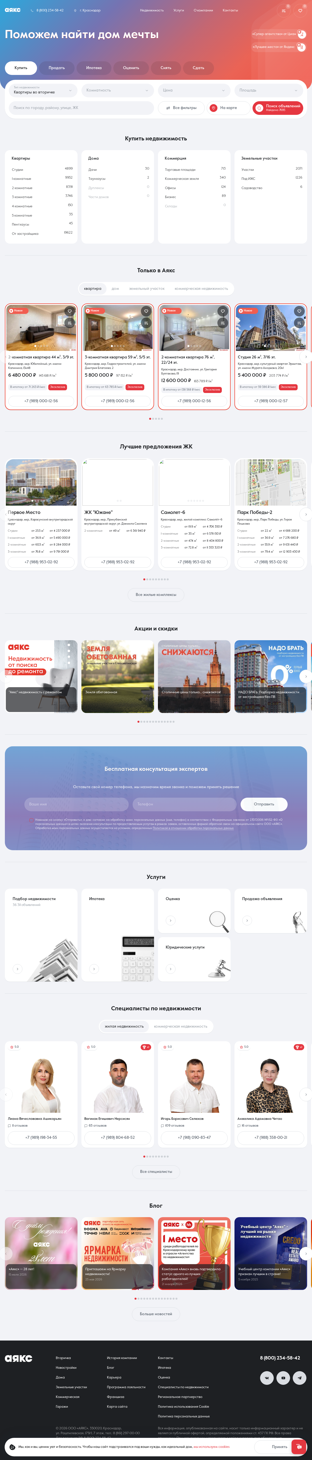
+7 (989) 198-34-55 (41, 1138)
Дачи (92, 170)
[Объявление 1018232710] (271, 328)
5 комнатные (22, 215)
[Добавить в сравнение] (69, 323)
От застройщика (25, 234)
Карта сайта (117, 1406)
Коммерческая (67, 1397)
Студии (17, 170)
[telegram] (299, 1378)
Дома (60, 1377)
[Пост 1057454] (270, 1253)
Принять (279, 1447)
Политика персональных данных (184, 1416)
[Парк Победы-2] (270, 482)
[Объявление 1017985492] (194, 328)
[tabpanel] (156, 361)
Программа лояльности (126, 1387)
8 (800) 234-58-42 (280, 1358)
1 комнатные (21, 179)
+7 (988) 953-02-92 (41, 562)
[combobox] (81, 108)
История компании (122, 1358)
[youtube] (283, 1378)
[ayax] (18, 1358)
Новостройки (66, 1367)
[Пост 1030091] (270, 676)
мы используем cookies (212, 1447)
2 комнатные (22, 188)
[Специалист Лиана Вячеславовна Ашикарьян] (41, 1094)
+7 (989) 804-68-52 (118, 1138)
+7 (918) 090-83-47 (194, 1138)
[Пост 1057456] (194, 1253)
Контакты (165, 1358)
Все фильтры (184, 108)
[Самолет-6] (194, 482)
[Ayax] (12, 11)
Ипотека (94, 68)
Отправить (264, 804)
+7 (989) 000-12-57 (271, 401)
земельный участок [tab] (147, 289)
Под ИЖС (248, 179)
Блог (110, 1367)
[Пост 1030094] (41, 676)
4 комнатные (22, 206)
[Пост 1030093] (117, 676)
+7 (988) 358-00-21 (270, 1138)
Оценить (131, 68)
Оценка (164, 1377)
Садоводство (252, 188)
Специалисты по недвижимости (183, 1387)
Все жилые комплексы (156, 595)
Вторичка (63, 1358)
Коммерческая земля (182, 179)
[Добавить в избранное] (69, 311)
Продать (57, 68)
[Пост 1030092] (194, 676)
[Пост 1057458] (41, 1253)
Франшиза (115, 1397)
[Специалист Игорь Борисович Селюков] (194, 1094)
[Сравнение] (284, 11)
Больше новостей (156, 1314)
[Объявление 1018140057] (41, 328)
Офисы (170, 188)
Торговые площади (180, 170)
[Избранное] (300, 11)
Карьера (114, 1377)
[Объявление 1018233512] (118, 328)
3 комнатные (22, 197)
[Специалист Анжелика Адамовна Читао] (270, 1094)
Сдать (198, 68)
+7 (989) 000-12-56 (41, 401)
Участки (248, 170)
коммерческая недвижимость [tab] (201, 289)
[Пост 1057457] (117, 1253)
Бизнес (170, 197)
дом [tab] (115, 289)
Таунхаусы (96, 179)
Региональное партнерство (180, 1397)
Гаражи (62, 1406)
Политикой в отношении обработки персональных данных (193, 828)
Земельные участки (71, 1387)
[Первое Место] (41, 482)
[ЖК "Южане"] (117, 482)
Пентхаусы (20, 224)
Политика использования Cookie (183, 1406)
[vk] (267, 1378)
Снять (166, 68)
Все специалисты (156, 1172)
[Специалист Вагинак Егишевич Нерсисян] (117, 1094)
